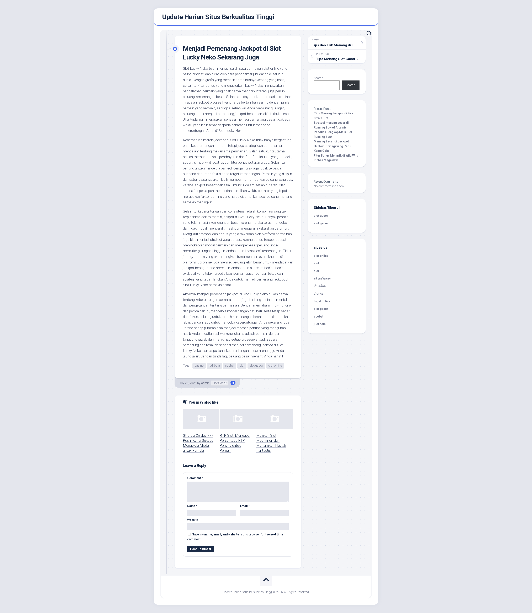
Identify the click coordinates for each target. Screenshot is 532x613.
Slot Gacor (219, 383)
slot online (275, 365)
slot (241, 365)
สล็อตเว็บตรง (322, 278)
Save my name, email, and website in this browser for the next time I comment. (235, 537)
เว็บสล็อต (320, 286)
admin (205, 383)
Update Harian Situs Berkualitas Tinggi (218, 17)
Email (245, 506)
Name (192, 506)
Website (192, 520)
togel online (322, 301)
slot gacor (256, 365)
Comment (195, 478)
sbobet (229, 365)
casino (199, 365)
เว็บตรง (318, 293)
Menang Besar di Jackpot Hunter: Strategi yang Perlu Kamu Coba (332, 146)
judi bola (214, 365)
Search (318, 78)
